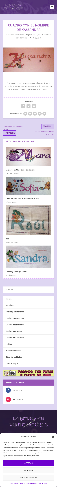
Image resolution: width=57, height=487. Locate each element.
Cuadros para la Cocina (15, 337)
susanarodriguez (25, 35)
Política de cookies (16, 483)
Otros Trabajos (12, 363)
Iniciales (9, 344)
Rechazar (28, 470)
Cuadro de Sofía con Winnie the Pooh (22, 198)
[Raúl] (28, 220)
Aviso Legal (43, 483)
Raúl (7, 239)
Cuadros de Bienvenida (15, 325)
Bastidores (10, 305)
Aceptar (28, 463)
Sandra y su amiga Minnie (17, 272)
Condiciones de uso (31, 483)
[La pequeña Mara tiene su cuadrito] (28, 156)
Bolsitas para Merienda (15, 312)
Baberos (9, 299)
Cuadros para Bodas (14, 331)
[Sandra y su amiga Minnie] (28, 257)
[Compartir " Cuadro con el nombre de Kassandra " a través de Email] (33, 106)
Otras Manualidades (14, 357)
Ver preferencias (28, 478)
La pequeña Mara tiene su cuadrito (21, 170)
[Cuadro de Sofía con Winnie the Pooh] (28, 186)
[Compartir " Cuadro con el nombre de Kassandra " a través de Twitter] (28, 106)
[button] (53, 436)
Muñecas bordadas (13, 350)
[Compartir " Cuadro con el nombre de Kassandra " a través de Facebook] (23, 106)
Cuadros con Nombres (15, 318)
